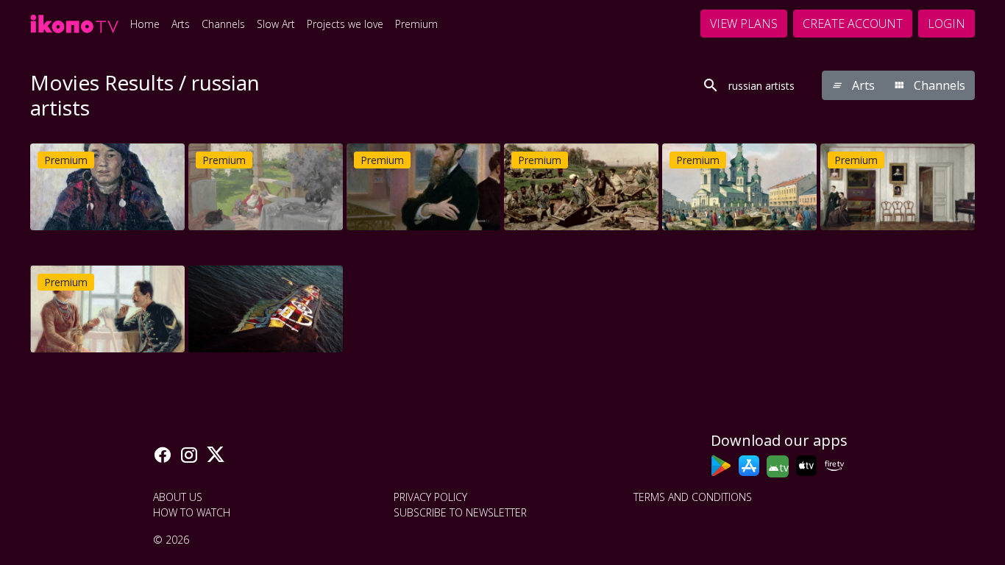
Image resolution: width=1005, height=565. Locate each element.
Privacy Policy (430, 497)
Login (946, 23)
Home (145, 24)
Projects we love (345, 24)
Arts (180, 24)
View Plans (744, 23)
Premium (416, 24)
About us (177, 497)
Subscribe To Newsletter (460, 512)
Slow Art (276, 24)
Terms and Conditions (692, 497)
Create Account (853, 23)
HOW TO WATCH (191, 512)
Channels (223, 24)
